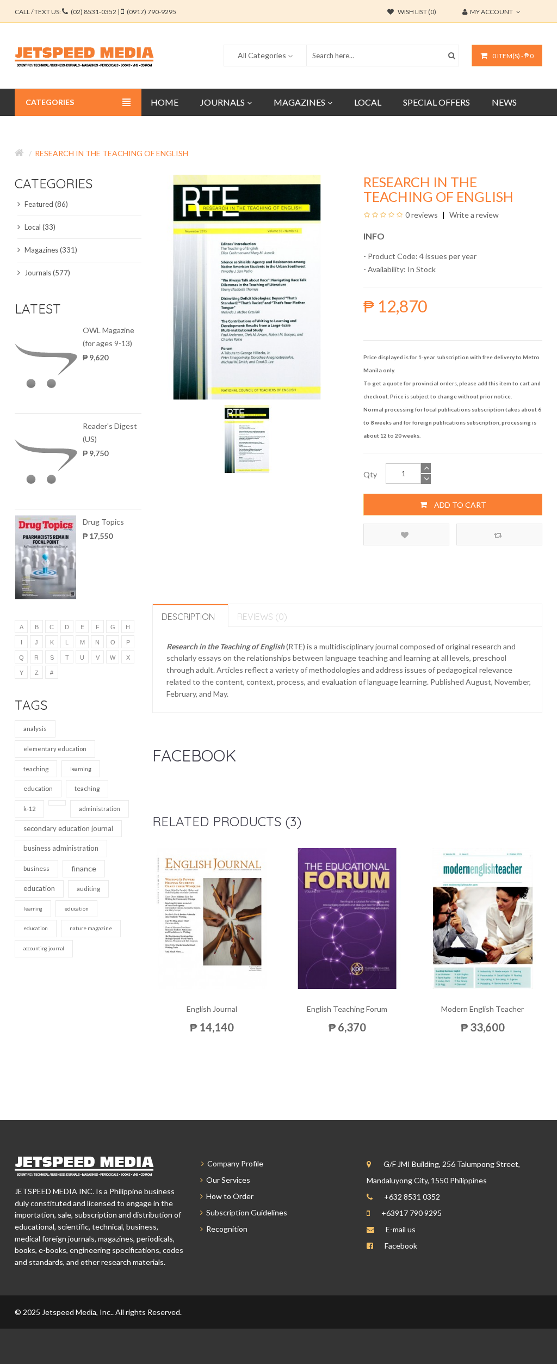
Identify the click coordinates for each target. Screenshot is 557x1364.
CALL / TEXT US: (95, 12)
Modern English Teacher (482, 1008)
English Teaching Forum (347, 1008)
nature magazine (91, 928)
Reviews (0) (262, 616)
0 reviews (421, 214)
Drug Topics (103, 521)
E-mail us (401, 1229)
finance (83, 868)
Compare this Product (499, 534)
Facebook (401, 1245)
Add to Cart (459, 504)
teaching (35, 769)
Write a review (473, 214)
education (38, 788)
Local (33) (39, 227)
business (36, 868)
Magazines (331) (50, 249)
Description (188, 616)
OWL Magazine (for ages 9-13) (108, 336)
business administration (60, 848)
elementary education (54, 748)
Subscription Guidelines (245, 1212)
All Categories (262, 55)
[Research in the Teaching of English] (247, 438)
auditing (88, 888)
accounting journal (43, 948)
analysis (35, 728)
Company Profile (233, 1163)
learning (80, 768)
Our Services (226, 1179)
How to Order (228, 1196)
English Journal (212, 1008)
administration (99, 808)
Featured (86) (45, 204)
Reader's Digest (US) (110, 432)
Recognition (225, 1228)
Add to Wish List (406, 534)
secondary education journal (68, 828)
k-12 (29, 808)
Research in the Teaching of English (111, 153)
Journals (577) (46, 272)
